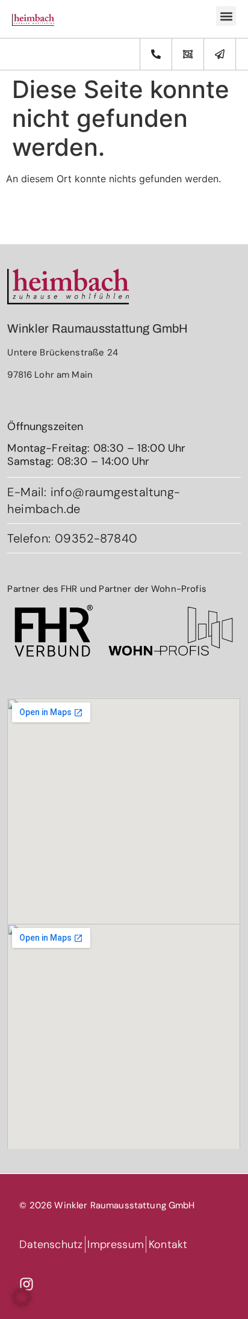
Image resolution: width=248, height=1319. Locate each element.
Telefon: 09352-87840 (72, 538)
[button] (226, 16)
